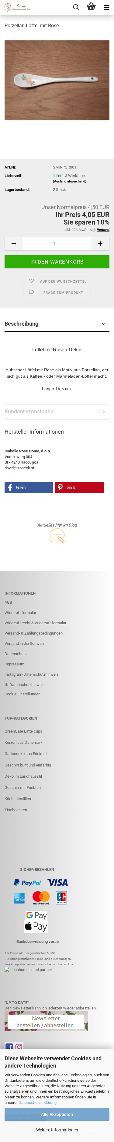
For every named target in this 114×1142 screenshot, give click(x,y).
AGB (8, 602)
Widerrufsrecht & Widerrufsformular (35, 623)
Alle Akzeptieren (57, 1114)
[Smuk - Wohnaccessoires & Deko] (15, 7)
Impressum (14, 664)
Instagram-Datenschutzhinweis (32, 674)
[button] (14, 244)
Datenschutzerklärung (38, 1102)
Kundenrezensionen (29, 411)
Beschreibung (21, 323)
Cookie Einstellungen (22, 694)
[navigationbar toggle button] (106, 7)
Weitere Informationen (57, 1129)
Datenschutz (15, 653)
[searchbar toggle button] (76, 7)
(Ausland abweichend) (69, 181)
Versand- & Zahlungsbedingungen (34, 633)
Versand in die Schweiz (24, 643)
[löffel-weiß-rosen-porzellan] (57, 79)
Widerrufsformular (20, 612)
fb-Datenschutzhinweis (25, 684)
